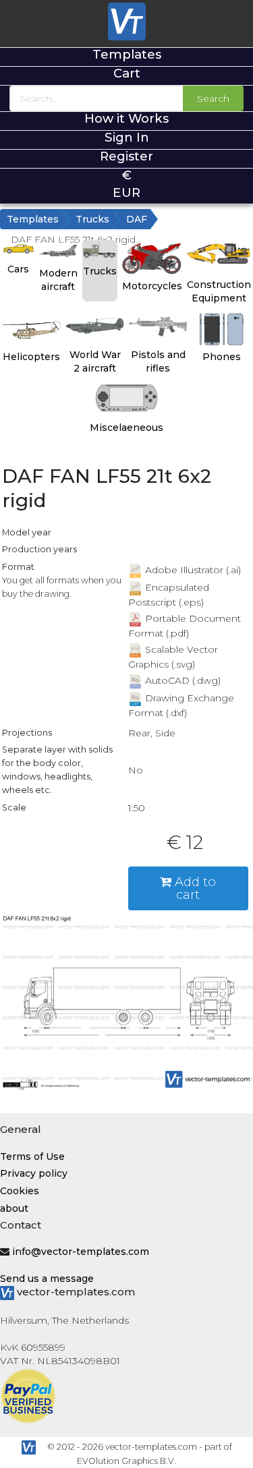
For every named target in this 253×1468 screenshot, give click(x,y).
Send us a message (47, 1278)
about (14, 1208)
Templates (126, 54)
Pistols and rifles (158, 361)
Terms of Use (32, 1156)
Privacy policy (33, 1173)
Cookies (19, 1191)
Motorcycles (152, 286)
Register (126, 156)
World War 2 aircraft (95, 361)
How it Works (126, 118)
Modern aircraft (58, 280)
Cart (126, 73)
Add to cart (193, 888)
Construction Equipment (219, 291)
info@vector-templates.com (80, 1251)
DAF (136, 219)
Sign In (127, 137)
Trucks (92, 219)
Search (213, 98)
